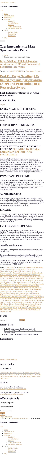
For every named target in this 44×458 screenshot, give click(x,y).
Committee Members (15, 28)
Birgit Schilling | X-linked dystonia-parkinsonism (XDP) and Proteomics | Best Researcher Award (20, 64)
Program (7, 19)
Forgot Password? (6, 416)
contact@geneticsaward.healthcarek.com (13, 389)
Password (6, 407)
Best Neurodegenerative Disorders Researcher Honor (17, 272)
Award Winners (13, 23)
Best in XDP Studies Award (22, 271)
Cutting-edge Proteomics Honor (15, 278)
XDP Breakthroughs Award (9, 309)
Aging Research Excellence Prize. (16, 269)
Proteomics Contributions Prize (15, 298)
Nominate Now (9, 15)
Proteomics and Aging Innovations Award (27, 295)
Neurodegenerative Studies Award (11, 291)
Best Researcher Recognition (27, 275)
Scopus (2, 105)
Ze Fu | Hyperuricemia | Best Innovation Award (19, 329)
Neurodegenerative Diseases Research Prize (14, 287)
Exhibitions (12, 36)
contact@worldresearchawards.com (11, 394)
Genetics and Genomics (7, 2)
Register (2, 415)
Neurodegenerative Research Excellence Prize (26, 289)
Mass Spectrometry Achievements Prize (18, 284)
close (1, 10)
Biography (10, 267)
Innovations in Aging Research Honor (21, 280)
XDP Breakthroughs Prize (27, 309)
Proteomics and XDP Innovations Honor (13, 297)
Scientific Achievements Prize (14, 302)
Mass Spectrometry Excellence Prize (27, 286)
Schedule (11, 25)
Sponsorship (12, 34)
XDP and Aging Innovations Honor (29, 308)
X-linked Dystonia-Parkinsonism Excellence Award (20, 305)
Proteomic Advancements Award (21, 293)
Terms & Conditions (14, 26)
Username (7, 403)
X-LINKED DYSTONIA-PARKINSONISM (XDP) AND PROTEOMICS (20, 152)
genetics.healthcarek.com (8, 359)
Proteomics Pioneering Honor (14, 300)
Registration (8, 17)
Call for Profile (13, 32)
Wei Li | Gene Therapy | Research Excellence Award (21, 334)
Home (6, 14)
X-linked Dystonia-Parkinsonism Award (21, 304)
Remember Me (7, 411)
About (6, 30)
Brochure (11, 21)
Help (5, 37)
